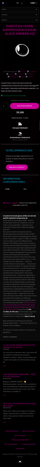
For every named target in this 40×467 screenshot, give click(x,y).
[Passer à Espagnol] (29, 74)
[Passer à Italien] (10, 74)
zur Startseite (20, 448)
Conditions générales (28, 444)
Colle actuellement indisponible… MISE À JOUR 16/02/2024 (19, 375)
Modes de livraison (28, 431)
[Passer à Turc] (22, 77)
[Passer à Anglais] (22, 71)
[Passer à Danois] (29, 77)
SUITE (4, 366)
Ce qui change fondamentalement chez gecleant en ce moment (19, 346)
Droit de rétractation (11, 444)
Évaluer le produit (17, 167)
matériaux (15, 203)
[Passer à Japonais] (19, 74)
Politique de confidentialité (20, 440)
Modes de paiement (11, 431)
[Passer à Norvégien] (13, 77)
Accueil (8, 203)
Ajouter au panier (24, 106)
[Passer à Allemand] (32, 71)
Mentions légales (20, 435)
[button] (22, 3)
